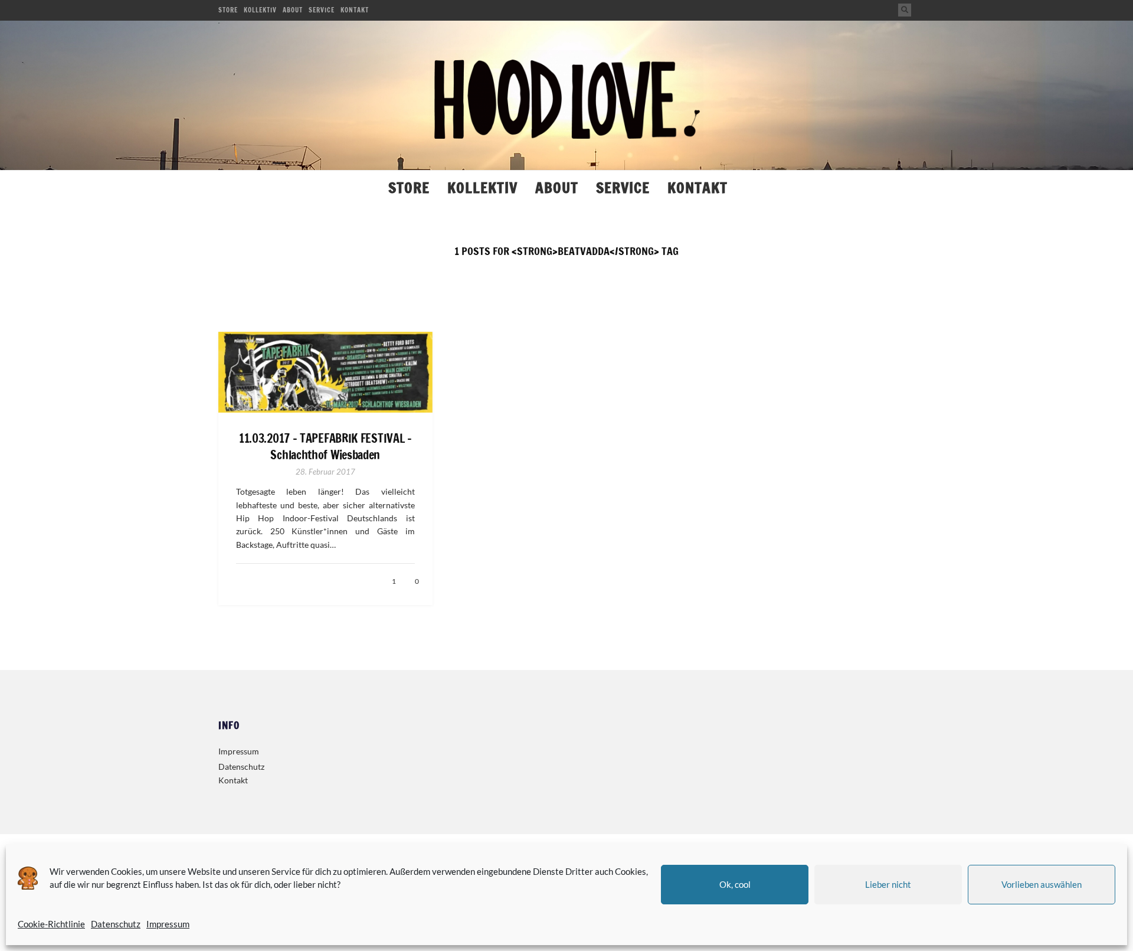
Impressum (167, 924)
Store (228, 10)
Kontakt (354, 10)
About (293, 10)
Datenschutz (115, 924)
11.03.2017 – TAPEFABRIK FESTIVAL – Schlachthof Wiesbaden (325, 446)
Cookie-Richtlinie (51, 924)
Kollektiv (260, 10)
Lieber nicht (888, 884)
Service (322, 10)
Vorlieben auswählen (1041, 884)
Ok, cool (735, 884)
